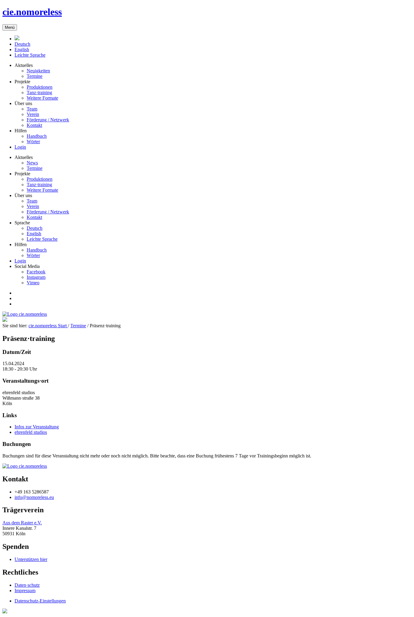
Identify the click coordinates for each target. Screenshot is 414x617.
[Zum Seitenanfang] (4, 611)
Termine (78, 325)
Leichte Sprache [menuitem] (42, 239)
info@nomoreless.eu (34, 497)
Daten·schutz (27, 585)
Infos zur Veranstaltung (37, 426)
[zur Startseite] (24, 466)
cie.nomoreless (32, 11)
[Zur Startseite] (17, 38)
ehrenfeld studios (31, 432)
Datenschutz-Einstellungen (40, 600)
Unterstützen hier (31, 559)
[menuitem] (22, 44)
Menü (10, 27)
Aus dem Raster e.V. (22, 522)
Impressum (25, 590)
